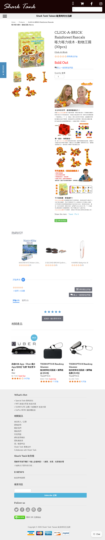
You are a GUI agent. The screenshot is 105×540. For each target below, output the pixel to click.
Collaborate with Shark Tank (25, 450)
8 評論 (83, 381)
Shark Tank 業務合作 (22, 447)
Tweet (70, 214)
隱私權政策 (18, 441)
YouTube (28, 509)
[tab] (16, 301)
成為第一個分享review (52, 318)
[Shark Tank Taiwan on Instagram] (100, 4)
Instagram (33, 509)
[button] (80, 295)
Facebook (22, 509)
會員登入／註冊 (20, 422)
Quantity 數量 (60, 73)
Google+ (39, 509)
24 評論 (27, 378)
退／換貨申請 (19, 444)
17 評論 (55, 381)
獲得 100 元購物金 (33, 517)
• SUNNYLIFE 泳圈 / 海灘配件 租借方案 (30, 407)
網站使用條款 (19, 437)
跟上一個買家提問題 (65, 68)
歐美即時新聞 (19, 478)
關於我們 (17, 428)
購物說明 (17, 425)
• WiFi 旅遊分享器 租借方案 (25, 404)
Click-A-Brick (61, 52)
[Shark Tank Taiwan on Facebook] (92, 4)
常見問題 (17, 434)
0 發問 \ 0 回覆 (19, 291)
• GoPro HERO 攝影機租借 (25, 410)
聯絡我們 (17, 431)
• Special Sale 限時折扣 (23, 401)
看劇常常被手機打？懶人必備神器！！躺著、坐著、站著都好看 (39, 462)
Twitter (16, 509)
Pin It (77, 214)
